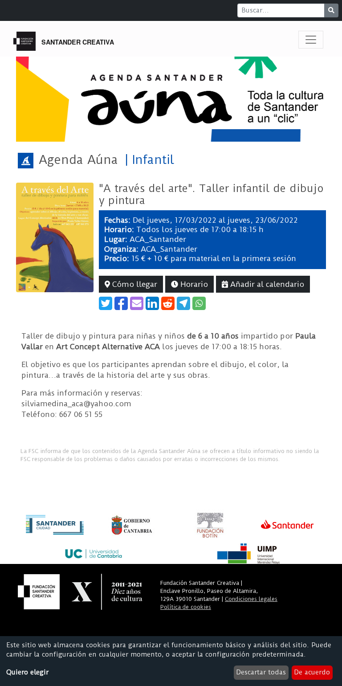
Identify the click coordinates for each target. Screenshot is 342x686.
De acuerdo (312, 672)
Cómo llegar (133, 284)
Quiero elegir (27, 672)
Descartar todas (261, 672)
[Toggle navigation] (310, 40)
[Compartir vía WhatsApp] (199, 303)
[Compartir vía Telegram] (183, 303)
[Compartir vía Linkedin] (152, 303)
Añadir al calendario (266, 284)
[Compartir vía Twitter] (105, 303)
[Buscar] (331, 10)
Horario (193, 284)
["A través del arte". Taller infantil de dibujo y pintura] (55, 237)
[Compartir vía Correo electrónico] (136, 303)
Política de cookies (185, 607)
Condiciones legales (251, 599)
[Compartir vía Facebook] (121, 303)
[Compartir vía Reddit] (168, 303)
